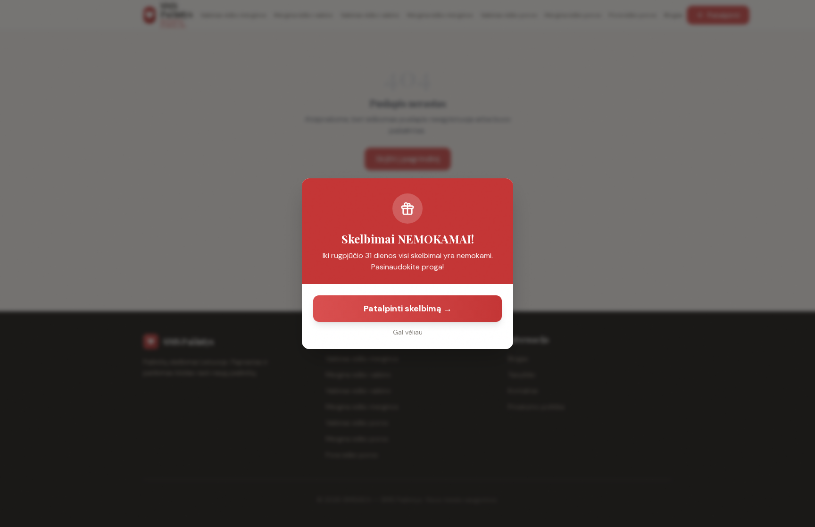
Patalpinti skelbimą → (408, 308)
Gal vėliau (408, 332)
